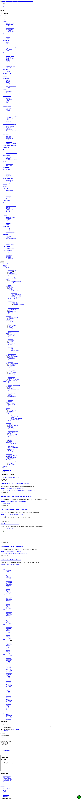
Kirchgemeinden (9, 102)
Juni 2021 (8, 647)
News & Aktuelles (7, 776)
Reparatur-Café (9, 142)
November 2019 (9, 670)
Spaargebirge (8, 230)
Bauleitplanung (9, 109)
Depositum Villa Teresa (15, 297)
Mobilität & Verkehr (10, 355)
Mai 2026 (8, 574)
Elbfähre (7, 224)
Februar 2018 (8, 696)
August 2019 (8, 674)
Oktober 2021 (8, 643)
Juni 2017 (8, 706)
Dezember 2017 (9, 699)
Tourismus (5, 406)
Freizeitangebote (9, 172)
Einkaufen (8, 448)
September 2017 (9, 702)
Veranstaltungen (9, 386)
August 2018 (8, 689)
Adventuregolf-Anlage (10, 217)
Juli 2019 (7, 675)
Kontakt (4, 792)
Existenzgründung (9, 255)
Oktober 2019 (8, 671)
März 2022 (8, 636)
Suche (4, 790)
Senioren (7, 101)
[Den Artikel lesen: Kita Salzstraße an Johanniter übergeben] (6, 503)
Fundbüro (8, 43)
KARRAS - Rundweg (10, 228)
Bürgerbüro (8, 42)
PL (3, 6)
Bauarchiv (13, 348)
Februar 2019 (8, 681)
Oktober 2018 (8, 686)
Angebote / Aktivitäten (10, 132)
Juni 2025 (8, 587)
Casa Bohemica (9, 151)
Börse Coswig (8, 157)
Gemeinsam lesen (9, 140)
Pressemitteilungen (9, 24)
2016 (4, 713)
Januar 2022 (8, 638)
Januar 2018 (8, 697)
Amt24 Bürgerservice (10, 56)
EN (3, 4)
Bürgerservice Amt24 (7, 780)
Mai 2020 (8, 662)
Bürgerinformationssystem (16, 281)
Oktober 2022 (8, 628)
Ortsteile (7, 82)
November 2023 (9, 612)
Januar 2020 (8, 667)
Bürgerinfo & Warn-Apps (11, 54)
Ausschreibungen (9, 29)
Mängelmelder (8, 57)
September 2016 (9, 717)
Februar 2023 (8, 622)
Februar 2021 (8, 652)
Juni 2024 (8, 602)
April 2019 (8, 678)
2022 (4, 624)
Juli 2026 (7, 571)
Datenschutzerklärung (7, 793)
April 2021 (8, 650)
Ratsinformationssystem (15, 282)
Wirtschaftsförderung (10, 459)
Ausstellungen (8, 382)
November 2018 (9, 685)
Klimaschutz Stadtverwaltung (12, 130)
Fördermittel (8, 256)
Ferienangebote (9, 182)
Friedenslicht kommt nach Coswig (12, 546)
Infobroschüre (8, 61)
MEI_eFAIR (8, 121)
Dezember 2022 (9, 625)
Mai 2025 (8, 589)
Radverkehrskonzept (10, 120)
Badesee (7, 176)
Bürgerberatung (9, 137)
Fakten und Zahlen (9, 80)
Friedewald (8, 229)
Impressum (5, 796)
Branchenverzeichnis (10, 244)
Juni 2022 (8, 632)
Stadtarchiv (8, 46)
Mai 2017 (8, 707)
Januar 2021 (8, 653)
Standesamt (8, 44)
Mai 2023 (8, 619)
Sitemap (4, 791)
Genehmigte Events (10, 26)
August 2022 (8, 630)
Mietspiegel (8, 110)
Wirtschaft (5, 452)
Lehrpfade (8, 174)
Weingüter (13, 417)
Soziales (7, 48)
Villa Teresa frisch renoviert (10, 524)
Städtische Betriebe (9, 321)
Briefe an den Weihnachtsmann (11, 560)
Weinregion (8, 197)
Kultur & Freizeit (6, 381)
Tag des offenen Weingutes (16, 418)
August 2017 (8, 704)
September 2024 (9, 599)
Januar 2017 (8, 712)
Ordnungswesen (9, 49)
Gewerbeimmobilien (10, 458)
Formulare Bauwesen (15, 350)
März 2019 (8, 679)
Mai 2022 (8, 633)
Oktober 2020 (8, 658)
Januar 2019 (8, 682)
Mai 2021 (8, 648)
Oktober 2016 (8, 716)
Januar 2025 (8, 593)
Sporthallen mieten (9, 171)
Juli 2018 (7, 690)
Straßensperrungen (9, 30)
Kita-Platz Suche (9, 92)
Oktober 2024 (8, 598)
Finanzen (7, 50)
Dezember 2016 (9, 714)
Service (7, 306)
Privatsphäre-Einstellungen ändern (7, 783)
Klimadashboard (9, 127)
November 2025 (9, 582)
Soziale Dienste (9, 99)
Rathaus (4, 266)
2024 (4, 594)
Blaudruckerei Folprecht (10, 211)
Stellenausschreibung (10, 28)
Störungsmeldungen (10, 58)
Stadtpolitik (8, 279)
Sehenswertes (8, 423)
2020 (4, 654)
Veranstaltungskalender (7, 779)
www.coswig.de (15, 729)
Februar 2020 (8, 666)
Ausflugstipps (8, 442)
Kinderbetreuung (9, 91)
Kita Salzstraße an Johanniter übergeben (14, 509)
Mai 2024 (8, 604)
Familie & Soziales (9, 337)
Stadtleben (5, 323)
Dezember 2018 (9, 684)
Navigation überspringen (6, 15)
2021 (4, 639)
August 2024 (8, 600)
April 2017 (8, 708)
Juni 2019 (8, 676)
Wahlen (7, 38)
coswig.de (5, 466)
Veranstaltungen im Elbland (11, 159)
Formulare (8, 60)
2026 (4, 569)
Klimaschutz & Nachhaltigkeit (12, 363)
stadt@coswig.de (6, 750)
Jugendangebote (9, 181)
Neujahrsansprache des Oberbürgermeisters (15, 483)
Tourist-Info (8, 408)
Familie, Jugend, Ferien (10, 402)
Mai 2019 (8, 677)
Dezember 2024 (9, 596)
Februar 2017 (8, 711)
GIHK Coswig (9, 371)
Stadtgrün (8, 128)
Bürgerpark (8, 207)
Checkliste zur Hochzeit (15, 290)
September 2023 (9, 614)
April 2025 (8, 590)
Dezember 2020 (9, 655)
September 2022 (9, 629)
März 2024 (8, 606)
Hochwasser (8, 316)
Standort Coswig (9, 454)
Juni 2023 (8, 617)
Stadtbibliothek (9, 390)
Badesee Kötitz (9, 218)
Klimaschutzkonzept (10, 126)
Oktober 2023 (8, 613)
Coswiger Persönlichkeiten (11, 86)
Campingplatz (8, 191)
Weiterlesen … (12, 488)
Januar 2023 (8, 623)
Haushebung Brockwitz (10, 66)
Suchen (2, 8)
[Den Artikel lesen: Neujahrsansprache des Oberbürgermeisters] (11, 477)
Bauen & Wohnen (9, 346)
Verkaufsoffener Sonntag (11, 238)
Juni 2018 (8, 691)
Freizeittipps (8, 433)
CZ (3, 5)
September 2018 (9, 688)
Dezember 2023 (9, 610)
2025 (4, 579)
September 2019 (9, 673)
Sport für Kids (8, 139)
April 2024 (8, 605)
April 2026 (8, 575)
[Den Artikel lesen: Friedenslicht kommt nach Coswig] (10, 540)
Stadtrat (7, 35)
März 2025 (8, 591)
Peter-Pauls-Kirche (9, 209)
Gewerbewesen (9, 456)
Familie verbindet (9, 138)
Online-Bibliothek (9, 164)
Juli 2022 (7, 631)
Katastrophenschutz (15, 302)
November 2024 (9, 597)
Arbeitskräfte (8, 257)
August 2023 (8, 615)
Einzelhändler (8, 236)
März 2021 (8, 651)
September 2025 (9, 584)
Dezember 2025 (9, 581)
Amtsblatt (8, 25)
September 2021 (9, 644)
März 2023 (8, 621)
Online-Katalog (9, 165)
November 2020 (9, 656)
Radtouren (8, 220)
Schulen (7, 93)
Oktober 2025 (8, 583)
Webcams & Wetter (9, 31)
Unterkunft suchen (9, 190)
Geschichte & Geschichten (16, 295)
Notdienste (8, 59)
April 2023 (8, 620)
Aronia (7, 198)
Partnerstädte (8, 83)
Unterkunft (8, 409)
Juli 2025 (7, 586)
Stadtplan (7, 119)
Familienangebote (9, 180)
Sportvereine (8, 175)
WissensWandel (14, 293)
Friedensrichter (9, 320)
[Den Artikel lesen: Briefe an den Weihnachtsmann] (15, 553)
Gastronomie (8, 196)
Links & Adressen (9, 258)
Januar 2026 (8, 578)
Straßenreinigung (9, 118)
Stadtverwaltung (9, 286)
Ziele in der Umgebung (10, 232)
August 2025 (8, 585)
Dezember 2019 (9, 669)
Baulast (12, 349)
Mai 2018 (8, 692)
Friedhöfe (8, 104)
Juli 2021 (7, 646)
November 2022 (9, 627)
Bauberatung (8, 108)
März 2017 (8, 709)
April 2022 (8, 635)
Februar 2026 (8, 577)
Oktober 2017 (8, 701)
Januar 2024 (8, 608)
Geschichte (8, 81)
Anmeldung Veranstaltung (18, 304)
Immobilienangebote (10, 111)
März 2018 (8, 694)
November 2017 (9, 700)
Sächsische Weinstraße (15, 419)
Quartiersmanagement (10, 136)
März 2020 (8, 665)
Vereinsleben (8, 394)
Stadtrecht (8, 37)
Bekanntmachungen (10, 23)
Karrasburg (8, 208)
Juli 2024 (7, 601)
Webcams (8, 87)
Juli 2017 (7, 705)
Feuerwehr (8, 319)
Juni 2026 (8, 573)
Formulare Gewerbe (10, 248)
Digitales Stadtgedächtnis (16, 294)
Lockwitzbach (8, 67)
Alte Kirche (8, 204)
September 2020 (9, 659)
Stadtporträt (8, 324)
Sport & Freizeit (9, 395)
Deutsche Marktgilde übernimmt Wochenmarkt (16, 496)
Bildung (7, 333)
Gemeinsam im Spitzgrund (11, 143)
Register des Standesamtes (16, 296)
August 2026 (8, 570)
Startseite (5, 265)
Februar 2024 (8, 607)
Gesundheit (8, 98)
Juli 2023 (7, 616)
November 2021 (9, 642)
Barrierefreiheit (6, 795)
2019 (4, 668)
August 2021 (8, 645)
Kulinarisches (8, 412)
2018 (4, 683)
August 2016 (8, 719)
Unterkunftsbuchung (7, 778)
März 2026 (8, 576)
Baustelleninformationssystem (12, 116)
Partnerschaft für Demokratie (11, 380)
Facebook (6, 730)
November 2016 (9, 715)
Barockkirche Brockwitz (11, 206)
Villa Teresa (8, 158)
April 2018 (8, 693)
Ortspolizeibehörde (14, 303)
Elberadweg (8, 219)
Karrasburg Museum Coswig (11, 153)
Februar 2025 (8, 592)
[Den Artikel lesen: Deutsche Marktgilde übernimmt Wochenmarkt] (19, 490)
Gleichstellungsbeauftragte (11, 47)
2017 (4, 698)
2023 (4, 609)
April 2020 (8, 663)
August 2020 (8, 660)
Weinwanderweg (14, 416)
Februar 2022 (8, 637)
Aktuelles (7, 267)
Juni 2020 (8, 661)
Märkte (7, 237)
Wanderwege (8, 223)
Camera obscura (9, 213)
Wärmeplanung (9, 129)
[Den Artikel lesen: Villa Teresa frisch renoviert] (6, 516)
